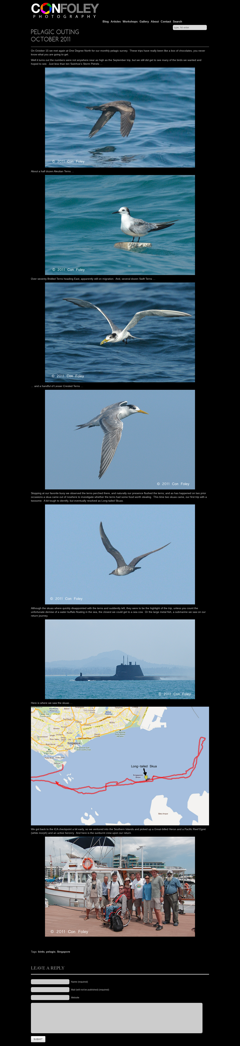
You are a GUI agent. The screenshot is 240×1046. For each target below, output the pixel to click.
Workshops (130, 21)
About (155, 21)
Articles (116, 21)
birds (41, 951)
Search (177, 21)
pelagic (51, 951)
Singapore (63, 951)
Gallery (144, 21)
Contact (166, 21)
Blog (106, 21)
